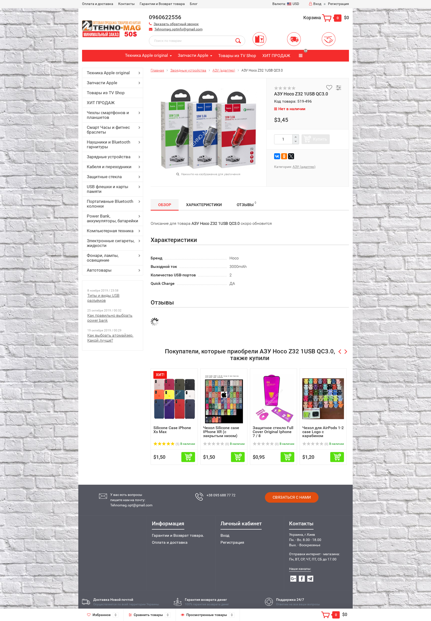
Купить (320, 139)
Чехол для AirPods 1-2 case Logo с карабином (323, 431)
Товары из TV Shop (237, 55)
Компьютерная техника (110, 230)
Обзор (164, 204)
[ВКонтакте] (277, 156)
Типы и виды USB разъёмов (103, 298)
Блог (194, 4)
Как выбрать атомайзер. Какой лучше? (110, 338)
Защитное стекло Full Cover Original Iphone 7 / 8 (273, 431)
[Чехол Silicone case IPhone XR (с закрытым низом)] (224, 398)
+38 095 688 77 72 (221, 495)
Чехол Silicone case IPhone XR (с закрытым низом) (221, 431)
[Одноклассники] (284, 156)
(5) (177, 444)
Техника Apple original (146, 55)
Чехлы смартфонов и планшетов (108, 115)
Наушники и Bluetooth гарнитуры (108, 144)
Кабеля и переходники (109, 166)
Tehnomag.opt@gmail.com (131, 505)
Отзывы (246, 204)
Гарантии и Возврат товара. (178, 535)
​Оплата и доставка (97, 4)
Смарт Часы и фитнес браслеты (108, 130)
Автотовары (99, 270)
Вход (317, 4)
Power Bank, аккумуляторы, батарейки (112, 218)
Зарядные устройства (108, 156)
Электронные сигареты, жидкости (110, 243)
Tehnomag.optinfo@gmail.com (178, 29)
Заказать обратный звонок (176, 24)
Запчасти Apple (193, 55)
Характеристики (204, 204)
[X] (291, 156)
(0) (226, 444)
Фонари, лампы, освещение (102, 258)
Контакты (126, 4)
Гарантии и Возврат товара (162, 4)
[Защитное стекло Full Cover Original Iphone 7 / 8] (273, 398)
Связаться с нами (292, 497)
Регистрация (338, 4)
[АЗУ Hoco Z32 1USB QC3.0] (208, 128)
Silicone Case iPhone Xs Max (172, 429)
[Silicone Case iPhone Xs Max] (174, 398)
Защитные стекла (104, 176)
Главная (157, 70)
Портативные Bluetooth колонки (110, 204)
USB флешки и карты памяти (107, 189)
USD (285, 4)
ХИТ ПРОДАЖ (276, 55)
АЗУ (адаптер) (224, 70)
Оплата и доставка (170, 542)
